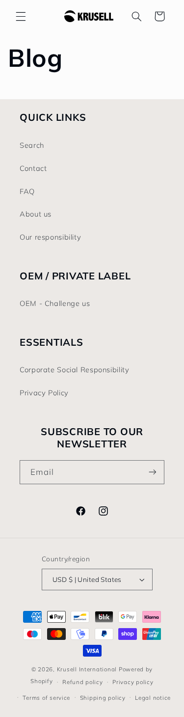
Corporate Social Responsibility (75, 369)
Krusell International (87, 669)
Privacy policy (132, 682)
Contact (33, 168)
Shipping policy (103, 697)
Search (32, 145)
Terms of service (46, 697)
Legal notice (153, 697)
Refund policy (82, 682)
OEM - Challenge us (55, 303)
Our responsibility (50, 237)
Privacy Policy (44, 392)
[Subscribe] (152, 472)
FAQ (27, 191)
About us (36, 214)
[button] (20, 16)
